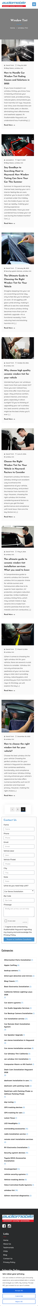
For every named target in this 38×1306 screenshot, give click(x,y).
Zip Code (7, 896)
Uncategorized (10, 1169)
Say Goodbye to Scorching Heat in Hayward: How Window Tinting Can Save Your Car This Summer (16, 174)
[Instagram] (9, 1226)
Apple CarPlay (10, 965)
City (5, 868)
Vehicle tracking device (14, 1180)
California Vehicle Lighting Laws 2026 (18, 993)
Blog (5, 1255)
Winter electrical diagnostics (16, 1196)
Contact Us (7, 1259)
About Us (7, 1244)
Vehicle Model (10, 860)
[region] (19, 1288)
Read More (8, 125)
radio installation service (15, 1134)
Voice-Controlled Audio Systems (18, 1185)
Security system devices (14, 271)
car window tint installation (16, 1059)
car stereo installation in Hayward (19, 1040)
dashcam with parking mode (16, 1086)
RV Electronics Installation (15, 1147)
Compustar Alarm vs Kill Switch (18, 1064)
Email (6, 842)
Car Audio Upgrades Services (16, 1008)
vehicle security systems (15, 1174)
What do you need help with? (16, 886)
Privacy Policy (9, 1262)
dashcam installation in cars (16, 1081)
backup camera (11, 971)
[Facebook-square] (4, 1226)
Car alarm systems (12, 1003)
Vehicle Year (9, 851)
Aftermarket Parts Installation (17, 960)
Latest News (9, 1118)
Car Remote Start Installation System (17, 1025)
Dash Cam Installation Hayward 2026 (18, 1071)
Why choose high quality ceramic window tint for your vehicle (17, 374)
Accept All (19, 1291)
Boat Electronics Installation (16, 987)
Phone (6, 834)
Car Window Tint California (16, 1054)
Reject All (19, 1302)
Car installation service (14, 1019)
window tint (23, 28)
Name (6, 825)
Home (13, 28)
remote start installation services (18, 1139)
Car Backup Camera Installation (18, 1013)
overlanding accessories (14, 1129)
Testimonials (8, 1248)
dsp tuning (8, 1102)
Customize (19, 1296)
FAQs (5, 1251)
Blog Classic (10, 68)
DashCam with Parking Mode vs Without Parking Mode (18, 1092)
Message (8, 905)
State (6, 877)
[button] (34, 4)
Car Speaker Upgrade (13, 1035)
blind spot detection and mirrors (18, 976)
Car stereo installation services (17, 1048)
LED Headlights (11, 1123)
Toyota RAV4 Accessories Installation (15, 1159)
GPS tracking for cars (13, 1113)
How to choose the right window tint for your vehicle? (17, 747)
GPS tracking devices (13, 1107)
